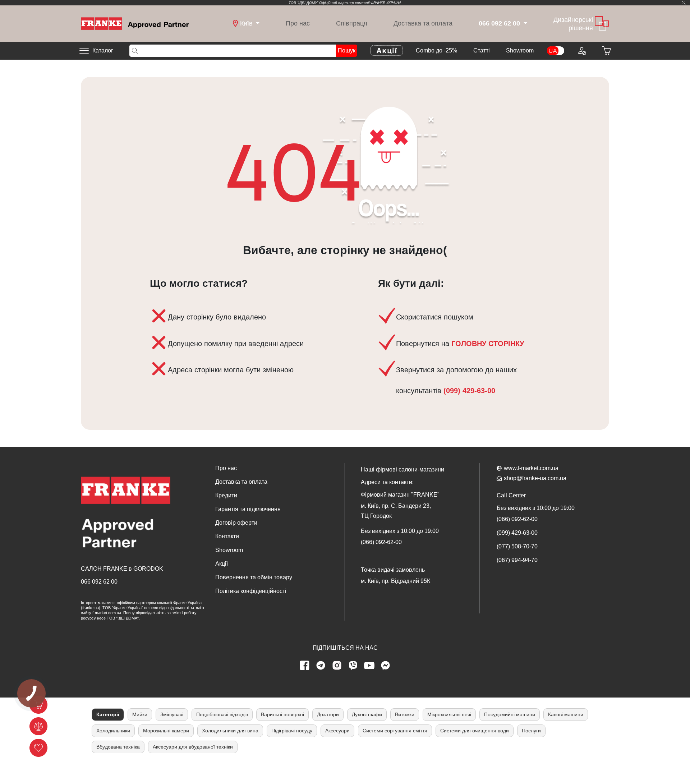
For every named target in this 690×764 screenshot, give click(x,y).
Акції (221, 564)
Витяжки (404, 714)
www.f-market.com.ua (531, 468)
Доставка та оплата (423, 23)
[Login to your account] (581, 51)
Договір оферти (236, 523)
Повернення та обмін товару (253, 577)
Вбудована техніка (118, 747)
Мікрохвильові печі (449, 714)
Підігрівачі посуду (291, 730)
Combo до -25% (436, 50)
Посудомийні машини (509, 714)
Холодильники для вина (230, 730)
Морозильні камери (166, 730)
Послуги (531, 730)
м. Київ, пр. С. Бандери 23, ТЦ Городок (396, 511)
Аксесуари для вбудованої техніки (193, 747)
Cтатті (481, 50)
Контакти (227, 536)
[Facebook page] (304, 665)
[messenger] (385, 665)
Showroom (520, 50)
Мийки (139, 714)
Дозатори (328, 714)
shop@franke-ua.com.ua (535, 478)
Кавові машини (565, 714)
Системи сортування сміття (395, 730)
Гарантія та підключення (248, 509)
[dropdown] (524, 23)
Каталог (102, 50)
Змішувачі (171, 714)
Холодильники (113, 730)
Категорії (107, 714)
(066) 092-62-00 (381, 542)
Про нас (298, 23)
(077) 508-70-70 (517, 546)
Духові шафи (367, 714)
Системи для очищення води (474, 730)
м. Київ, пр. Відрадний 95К (395, 581)
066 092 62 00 (99, 582)
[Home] (135, 23)
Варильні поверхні (282, 714)
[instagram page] (337, 665)
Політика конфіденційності (250, 591)
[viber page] (353, 665)
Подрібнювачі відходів (222, 714)
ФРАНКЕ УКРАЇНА (386, 3)
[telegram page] (321, 665)
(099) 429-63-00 (468, 391)
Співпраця (351, 23)
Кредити (226, 495)
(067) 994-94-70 (517, 560)
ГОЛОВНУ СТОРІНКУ (487, 344)
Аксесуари (337, 730)
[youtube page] (369, 665)
